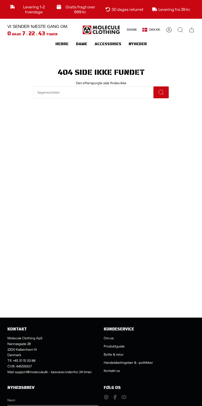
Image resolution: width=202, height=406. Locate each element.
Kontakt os (112, 371)
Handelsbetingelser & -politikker (128, 363)
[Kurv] (191, 30)
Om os (109, 338)
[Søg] (161, 92)
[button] (62, 44)
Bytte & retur (114, 354)
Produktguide (114, 346)
